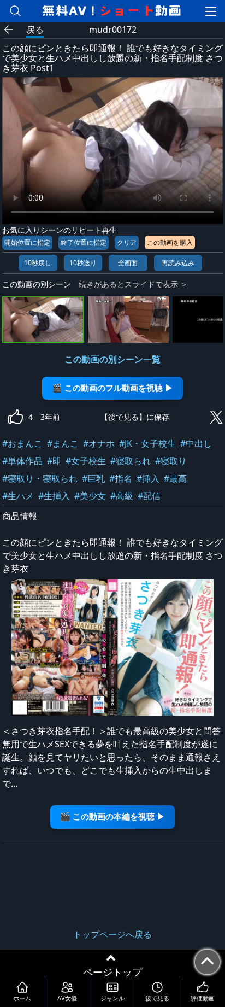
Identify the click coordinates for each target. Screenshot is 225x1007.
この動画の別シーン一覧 (112, 359)
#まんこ (63, 443)
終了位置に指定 (83, 242)
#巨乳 (93, 478)
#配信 (149, 495)
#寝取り (171, 460)
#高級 (121, 495)
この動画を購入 (170, 242)
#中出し (196, 443)
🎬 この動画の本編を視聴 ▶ (112, 816)
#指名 (120, 478)
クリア (127, 242)
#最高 (175, 478)
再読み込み (178, 262)
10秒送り (83, 262)
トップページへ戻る (112, 934)
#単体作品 (22, 460)
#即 (54, 460)
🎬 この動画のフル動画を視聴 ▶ (112, 388)
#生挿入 (54, 495)
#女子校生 (86, 460)
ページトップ (112, 972)
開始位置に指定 (27, 242)
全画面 (128, 262)
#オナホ (99, 443)
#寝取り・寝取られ (40, 478)
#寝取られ (130, 460)
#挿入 (148, 478)
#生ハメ (18, 495)
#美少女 (90, 495)
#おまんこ (22, 443)
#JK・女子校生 (147, 443)
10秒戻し (37, 262)
